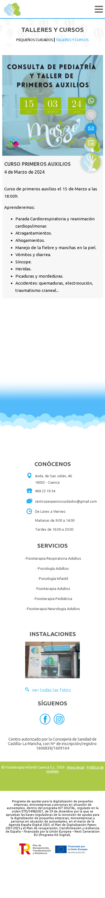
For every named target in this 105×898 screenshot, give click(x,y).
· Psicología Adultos (52, 568)
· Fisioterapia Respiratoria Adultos (52, 558)
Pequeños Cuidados (34, 40)
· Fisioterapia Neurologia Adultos (52, 608)
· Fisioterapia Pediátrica (52, 598)
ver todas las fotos (51, 689)
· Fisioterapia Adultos (52, 588)
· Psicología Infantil (52, 578)
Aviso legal (75, 767)
